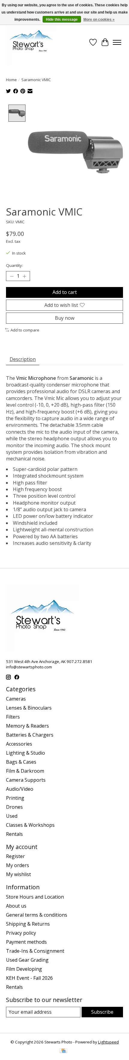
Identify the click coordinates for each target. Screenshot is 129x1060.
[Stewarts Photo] (31, 42)
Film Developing (24, 969)
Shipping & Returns (28, 924)
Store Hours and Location (35, 897)
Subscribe (102, 1012)
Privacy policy (21, 933)
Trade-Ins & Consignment (35, 951)
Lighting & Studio (25, 753)
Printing (15, 798)
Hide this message (62, 19)
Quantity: (14, 265)
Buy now (64, 318)
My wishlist (18, 874)
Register (15, 856)
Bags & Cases (21, 762)
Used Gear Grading (27, 960)
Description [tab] (23, 359)
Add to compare (24, 330)
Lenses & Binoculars (29, 707)
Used (11, 816)
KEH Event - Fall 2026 (29, 978)
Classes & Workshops (30, 825)
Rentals (14, 834)
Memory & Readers (27, 725)
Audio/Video (19, 789)
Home (11, 79)
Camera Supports (26, 780)
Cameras (16, 698)
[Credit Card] (63, 1051)
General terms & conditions (36, 915)
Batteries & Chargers (29, 735)
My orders (17, 865)
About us (16, 906)
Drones (14, 807)
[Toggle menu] (117, 42)
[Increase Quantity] (24, 276)
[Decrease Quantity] (12, 276)
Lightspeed (108, 1042)
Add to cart (64, 292)
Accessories (19, 744)
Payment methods (26, 942)
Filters (13, 716)
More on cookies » (99, 19)
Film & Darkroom (25, 771)
